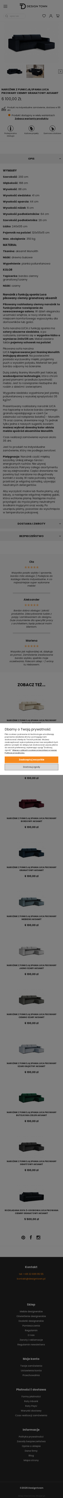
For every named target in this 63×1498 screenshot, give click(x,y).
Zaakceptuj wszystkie (31, 759)
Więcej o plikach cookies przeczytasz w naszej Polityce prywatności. (31, 751)
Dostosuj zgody (31, 766)
